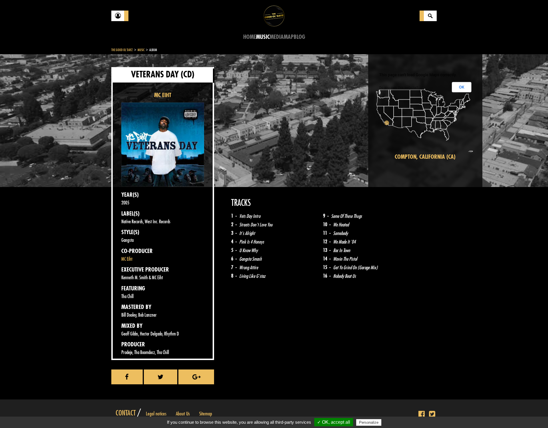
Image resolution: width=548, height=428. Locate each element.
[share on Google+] (196, 376)
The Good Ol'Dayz (122, 50)
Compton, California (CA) (425, 157)
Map (289, 37)
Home (249, 37)
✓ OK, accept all (333, 422)
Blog (299, 37)
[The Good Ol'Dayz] (274, 15)
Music (263, 37)
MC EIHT (162, 95)
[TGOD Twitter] (432, 414)
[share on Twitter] (161, 376)
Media (277, 37)
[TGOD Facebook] (421, 414)
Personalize (368, 422)
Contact (126, 413)
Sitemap (205, 413)
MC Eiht (126, 259)
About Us (183, 413)
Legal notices (156, 413)
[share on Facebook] (127, 376)
